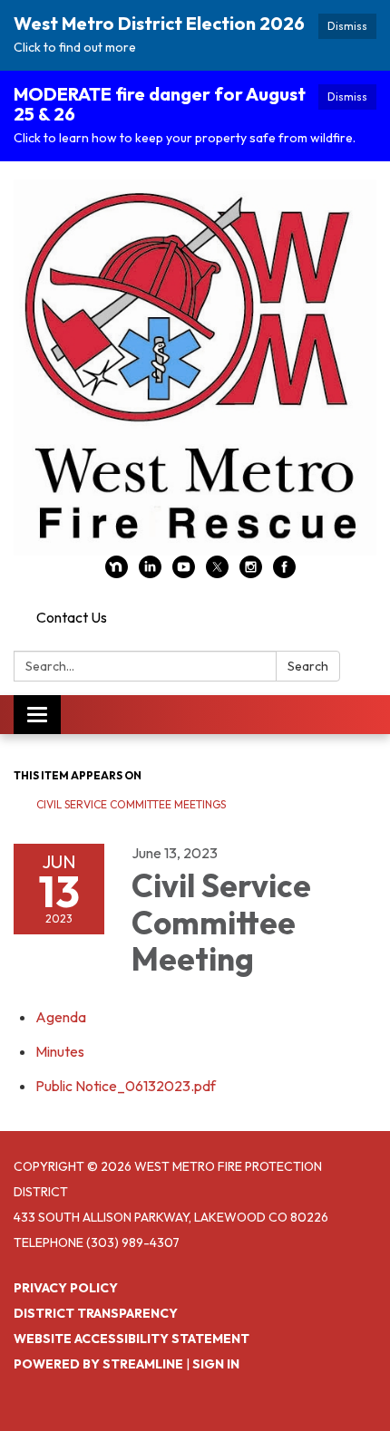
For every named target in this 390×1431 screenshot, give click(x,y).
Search (308, 666)
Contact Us (71, 617)
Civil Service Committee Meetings (131, 804)
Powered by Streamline (98, 1364)
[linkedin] (150, 573)
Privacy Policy (66, 1288)
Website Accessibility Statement (131, 1338)
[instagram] (250, 573)
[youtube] (183, 573)
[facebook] (284, 573)
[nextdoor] (116, 573)
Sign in (215, 1364)
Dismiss (347, 26)
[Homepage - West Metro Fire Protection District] (195, 367)
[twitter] (217, 573)
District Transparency (96, 1313)
